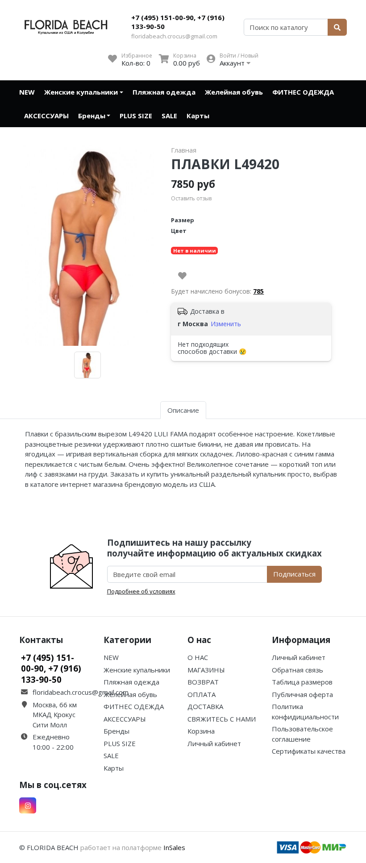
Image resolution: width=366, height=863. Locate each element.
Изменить (226, 323)
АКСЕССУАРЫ (46, 115)
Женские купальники (81, 91)
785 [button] (258, 291)
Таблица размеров (302, 681)
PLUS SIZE (136, 115)
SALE (169, 115)
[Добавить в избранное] (182, 275)
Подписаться (294, 573)
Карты (198, 115)
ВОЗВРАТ (203, 681)
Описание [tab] (183, 410)
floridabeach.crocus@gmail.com (174, 36)
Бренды (91, 115)
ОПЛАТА (201, 694)
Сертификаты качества (308, 751)
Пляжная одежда (164, 91)
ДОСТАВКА (205, 706)
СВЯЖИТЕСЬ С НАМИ (221, 718)
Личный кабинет (214, 743)
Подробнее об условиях (141, 591)
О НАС (197, 657)
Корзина (201, 730)
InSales (174, 847)
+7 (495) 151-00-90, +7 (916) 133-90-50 (178, 22)
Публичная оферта (302, 694)
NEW (27, 91)
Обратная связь (297, 669)
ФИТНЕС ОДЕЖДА (303, 91)
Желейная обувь (234, 91)
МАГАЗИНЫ (206, 669)
